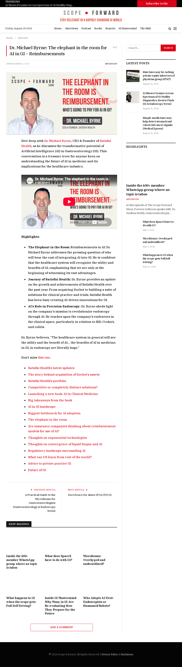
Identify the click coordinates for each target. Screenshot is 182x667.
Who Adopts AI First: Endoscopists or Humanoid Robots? (98, 602)
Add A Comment (61, 627)
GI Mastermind (128, 28)
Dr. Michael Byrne (57, 141)
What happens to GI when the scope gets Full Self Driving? (21, 602)
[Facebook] (9, 149)
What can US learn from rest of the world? (60, 457)
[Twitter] (9, 157)
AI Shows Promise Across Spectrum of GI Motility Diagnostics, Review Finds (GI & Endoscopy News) (40, 5)
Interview (111, 64)
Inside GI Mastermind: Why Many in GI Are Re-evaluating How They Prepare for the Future (61, 605)
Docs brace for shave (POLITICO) (90, 495)
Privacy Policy (109, 654)
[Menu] (175, 29)
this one (44, 357)
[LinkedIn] (9, 166)
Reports (110, 28)
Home (58, 28)
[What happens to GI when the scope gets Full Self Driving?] (23, 583)
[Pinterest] (9, 174)
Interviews (71, 28)
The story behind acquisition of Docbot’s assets (64, 374)
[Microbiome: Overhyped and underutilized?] (100, 541)
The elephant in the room (47, 420)
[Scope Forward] (91, 15)
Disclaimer (127, 654)
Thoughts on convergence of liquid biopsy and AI (65, 444)
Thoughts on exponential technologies (57, 438)
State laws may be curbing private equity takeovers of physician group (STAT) (159, 76)
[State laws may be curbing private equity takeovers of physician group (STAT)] (133, 76)
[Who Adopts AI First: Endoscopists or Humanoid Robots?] (100, 583)
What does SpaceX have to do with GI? (58, 558)
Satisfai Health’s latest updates (51, 368)
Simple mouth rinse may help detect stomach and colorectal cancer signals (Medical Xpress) (157, 123)
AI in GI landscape (42, 407)
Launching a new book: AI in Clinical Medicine (63, 394)
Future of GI (37, 470)
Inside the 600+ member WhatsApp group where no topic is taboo (21, 561)
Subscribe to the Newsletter (157, 4)
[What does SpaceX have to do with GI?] (62, 541)
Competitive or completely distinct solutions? (63, 387)
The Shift (145, 28)
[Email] (9, 182)
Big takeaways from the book (50, 400)
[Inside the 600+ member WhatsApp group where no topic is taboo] (23, 541)
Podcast (86, 28)
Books (98, 28)
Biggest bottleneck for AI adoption (54, 413)
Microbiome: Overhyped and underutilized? (94, 560)
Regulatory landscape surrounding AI (56, 451)
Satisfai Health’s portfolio (47, 381)
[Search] (170, 29)
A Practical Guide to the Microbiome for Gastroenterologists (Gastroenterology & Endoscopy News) (34, 503)
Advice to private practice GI (49, 463)
